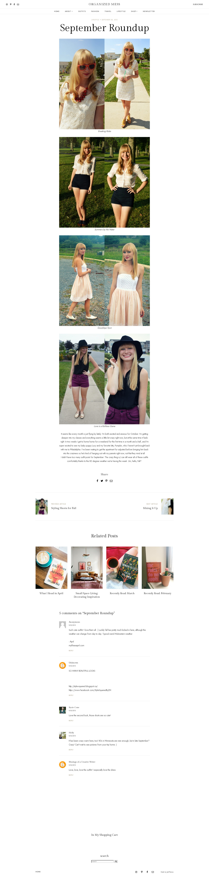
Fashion (95, 11)
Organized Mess (104, 4)
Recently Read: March (122, 593)
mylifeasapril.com (76, 645)
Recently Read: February (157, 593)
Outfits (82, 11)
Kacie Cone (74, 707)
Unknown (73, 663)
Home (57, 11)
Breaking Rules (104, 131)
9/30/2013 (72, 625)
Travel (108, 11)
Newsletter (149, 11)
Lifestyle (121, 11)
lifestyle (95, 20)
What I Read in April (51, 593)
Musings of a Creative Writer (82, 762)
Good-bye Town (104, 327)
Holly (71, 733)
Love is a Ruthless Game (104, 426)
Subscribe (198, 4)
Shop (133, 11)
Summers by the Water (104, 229)
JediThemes (170, 872)
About (68, 11)
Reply (71, 650)
